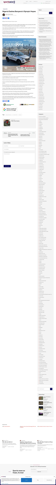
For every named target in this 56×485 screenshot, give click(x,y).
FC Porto (40, 204)
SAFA (40, 326)
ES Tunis (40, 198)
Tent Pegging (41, 354)
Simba (40, 333)
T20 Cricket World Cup (42, 351)
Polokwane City (41, 291)
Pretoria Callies (41, 292)
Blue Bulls (40, 145)
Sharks (40, 332)
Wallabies (40, 377)
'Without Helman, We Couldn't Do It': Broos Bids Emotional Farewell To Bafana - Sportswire (45, 49)
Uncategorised (41, 368)
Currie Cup (40, 178)
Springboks (41, 344)
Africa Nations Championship (43, 119)
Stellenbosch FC (41, 345)
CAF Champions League (43, 151)
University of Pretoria (42, 371)
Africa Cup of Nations (42, 116)
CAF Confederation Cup (43, 152)
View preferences (49, 480)
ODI (40, 285)
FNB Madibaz (41, 220)
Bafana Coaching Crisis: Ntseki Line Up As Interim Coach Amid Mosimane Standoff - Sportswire (45, 40)
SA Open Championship (42, 321)
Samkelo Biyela (23, 440)
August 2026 (41, 66)
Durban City (41, 189)
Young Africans (41, 383)
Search (40, 10)
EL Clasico (40, 193)
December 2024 (41, 97)
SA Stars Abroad (41, 324)
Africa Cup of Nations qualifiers (43, 118)
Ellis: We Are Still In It (7, 442)
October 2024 (41, 100)
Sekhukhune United (42, 330)
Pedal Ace (40, 289)
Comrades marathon (42, 172)
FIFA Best (40, 207)
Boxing (40, 146)
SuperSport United (42, 348)
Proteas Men (41, 295)
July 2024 (40, 104)
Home (27, 1)
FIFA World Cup (41, 216)
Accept (26, 480)
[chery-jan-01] (19, 55)
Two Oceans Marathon (42, 362)
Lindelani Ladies (41, 259)
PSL (40, 298)
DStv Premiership (41, 184)
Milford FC (40, 273)
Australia (40, 130)
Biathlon (40, 142)
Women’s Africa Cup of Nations (43, 380)
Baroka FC (40, 137)
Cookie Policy (3, 483)
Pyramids (40, 301)
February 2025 (41, 94)
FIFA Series (41, 210)
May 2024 (40, 107)
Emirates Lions (41, 195)
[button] (54, 476)
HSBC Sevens (41, 235)
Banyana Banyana (8, 114)
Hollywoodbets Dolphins (43, 228)
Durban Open (41, 192)
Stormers (40, 347)
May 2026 (40, 71)
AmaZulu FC (41, 128)
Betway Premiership (42, 140)
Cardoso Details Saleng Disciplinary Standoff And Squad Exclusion (44, 25)
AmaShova (41, 127)
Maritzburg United (42, 268)
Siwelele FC (41, 335)
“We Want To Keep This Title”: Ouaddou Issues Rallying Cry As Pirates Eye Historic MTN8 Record (45, 28)
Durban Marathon (41, 190)
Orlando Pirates (41, 288)
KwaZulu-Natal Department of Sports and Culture (45, 250)
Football (40, 223)
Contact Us (35, 1)
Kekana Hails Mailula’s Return (43, 20)
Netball (40, 283)
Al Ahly (40, 121)
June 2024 (41, 106)
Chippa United (41, 169)
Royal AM (40, 307)
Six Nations (41, 336)
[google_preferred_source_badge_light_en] (19, 109)
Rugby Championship (42, 315)
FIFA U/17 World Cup (42, 211)
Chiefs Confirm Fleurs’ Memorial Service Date (25, 135)
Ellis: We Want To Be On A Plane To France (45, 442)
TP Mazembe (41, 357)
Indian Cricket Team (42, 240)
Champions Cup (41, 167)
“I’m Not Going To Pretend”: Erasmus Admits (48, 402)
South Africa (41, 338)
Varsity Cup (41, 375)
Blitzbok (40, 143)
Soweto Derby (41, 339)
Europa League (41, 199)
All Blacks (40, 122)
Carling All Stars (41, 158)
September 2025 (41, 83)
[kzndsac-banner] (19, 105)
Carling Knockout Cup (42, 161)
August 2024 (41, 103)
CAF (40, 148)
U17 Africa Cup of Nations (43, 365)
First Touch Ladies (42, 219)
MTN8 (40, 279)
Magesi (40, 261)
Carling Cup (41, 160)
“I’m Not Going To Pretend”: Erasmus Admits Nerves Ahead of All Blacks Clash (45, 23)
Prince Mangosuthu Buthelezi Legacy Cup (45, 294)
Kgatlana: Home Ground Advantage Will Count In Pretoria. (28, 442)
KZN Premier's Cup (42, 253)
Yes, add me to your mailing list (9, 152)
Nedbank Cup (41, 282)
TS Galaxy (40, 359)
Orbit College (41, 286)
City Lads (40, 170)
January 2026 (41, 77)
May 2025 (40, 89)
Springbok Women (42, 342)
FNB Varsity (41, 222)
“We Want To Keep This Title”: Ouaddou (47, 413)
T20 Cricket (41, 350)
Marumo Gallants (41, 270)
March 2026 (41, 74)
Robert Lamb (40, 440)
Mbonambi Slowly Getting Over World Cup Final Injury (13, 135)
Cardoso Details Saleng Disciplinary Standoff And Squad (48, 407)
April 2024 (40, 109)
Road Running (41, 306)
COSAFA (40, 175)
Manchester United (42, 267)
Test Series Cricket (42, 356)
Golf (40, 226)
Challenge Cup (41, 166)
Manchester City (41, 265)
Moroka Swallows (41, 276)
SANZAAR (40, 327)
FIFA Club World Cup (42, 208)
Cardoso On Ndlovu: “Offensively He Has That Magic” (45, 31)
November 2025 (41, 80)
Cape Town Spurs (41, 157)
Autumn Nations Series (42, 131)
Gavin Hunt (41, 225)
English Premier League (42, 196)
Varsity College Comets (42, 374)
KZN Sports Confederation (43, 256)
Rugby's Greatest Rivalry (43, 318)
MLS (40, 274)
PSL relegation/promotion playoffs (44, 300)
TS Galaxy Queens (42, 360)
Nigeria (20, 114)
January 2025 (41, 95)
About (31, 1)
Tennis (40, 353)
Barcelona (40, 136)
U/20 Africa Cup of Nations (43, 363)
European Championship (43, 201)
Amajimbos (41, 124)
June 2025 (41, 88)
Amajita (40, 125)
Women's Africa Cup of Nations (43, 378)
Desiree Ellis (5, 9)
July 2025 (40, 86)
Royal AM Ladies (41, 312)
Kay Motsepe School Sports (43, 246)
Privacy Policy (6, 483)
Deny (38, 480)
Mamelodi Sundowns (42, 264)
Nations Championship (42, 280)
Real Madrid (41, 303)
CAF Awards (41, 149)
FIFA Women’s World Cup (43, 214)
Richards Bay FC (41, 304)
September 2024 (41, 101)
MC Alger (40, 271)
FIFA (40, 205)
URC (40, 372)
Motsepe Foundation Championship (44, 277)
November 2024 (41, 98)
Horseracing (41, 232)
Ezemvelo (40, 202)
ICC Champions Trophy (42, 237)
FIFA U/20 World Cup (42, 213)
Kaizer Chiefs (41, 243)
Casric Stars (41, 163)
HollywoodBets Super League (43, 231)
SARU (40, 329)
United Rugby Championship (43, 369)
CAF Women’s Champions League (44, 154)
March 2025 (41, 92)
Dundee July (41, 187)
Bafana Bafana (41, 133)
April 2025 (40, 91)
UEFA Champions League (43, 366)
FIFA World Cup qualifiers (43, 217)
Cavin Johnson (41, 164)
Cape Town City (41, 155)
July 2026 (40, 68)
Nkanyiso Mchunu (6, 440)
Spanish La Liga (41, 341)
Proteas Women (41, 297)
